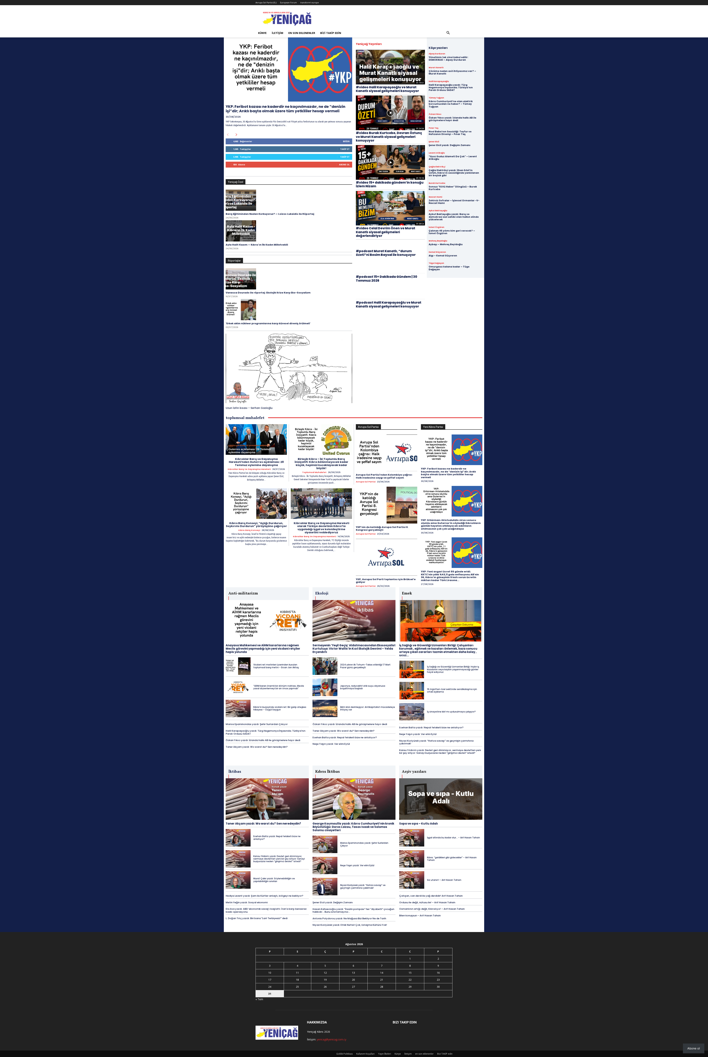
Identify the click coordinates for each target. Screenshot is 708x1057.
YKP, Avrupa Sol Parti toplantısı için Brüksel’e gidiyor (386, 581)
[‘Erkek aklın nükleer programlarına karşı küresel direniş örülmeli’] (241, 309)
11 (297, 972)
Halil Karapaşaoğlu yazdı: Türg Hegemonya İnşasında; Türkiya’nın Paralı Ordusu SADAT (451, 87)
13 (353, 972)
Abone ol (693, 1048)
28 (381, 986)
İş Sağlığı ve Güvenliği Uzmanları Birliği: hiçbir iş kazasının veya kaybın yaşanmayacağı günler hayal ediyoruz (453, 669)
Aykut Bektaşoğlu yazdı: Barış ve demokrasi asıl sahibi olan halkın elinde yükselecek (454, 217)
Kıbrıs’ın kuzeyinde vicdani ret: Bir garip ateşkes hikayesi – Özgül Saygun (279, 708)
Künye (262, 33)
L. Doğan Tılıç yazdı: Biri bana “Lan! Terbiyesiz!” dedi (256, 918)
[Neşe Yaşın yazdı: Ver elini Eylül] (325, 865)
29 (410, 986)
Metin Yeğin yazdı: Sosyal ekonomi (247, 902)
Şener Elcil (434, 142)
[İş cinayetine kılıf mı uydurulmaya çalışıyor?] (411, 712)
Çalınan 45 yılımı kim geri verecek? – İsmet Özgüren (452, 232)
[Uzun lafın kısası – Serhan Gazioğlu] (289, 368)
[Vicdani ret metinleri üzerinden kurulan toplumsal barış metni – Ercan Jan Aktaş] (238, 666)
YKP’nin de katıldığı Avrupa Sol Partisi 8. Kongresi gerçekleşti (382, 528)
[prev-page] (227, 134)
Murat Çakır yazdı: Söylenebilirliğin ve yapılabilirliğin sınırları (274, 880)
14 (381, 972)
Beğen (346, 141)
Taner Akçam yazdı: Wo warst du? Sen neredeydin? (257, 747)
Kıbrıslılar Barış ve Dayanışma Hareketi (249, 469)
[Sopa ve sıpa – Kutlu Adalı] (440, 799)
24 (269, 986)
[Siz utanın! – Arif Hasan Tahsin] (411, 880)
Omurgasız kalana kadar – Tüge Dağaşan (449, 268)
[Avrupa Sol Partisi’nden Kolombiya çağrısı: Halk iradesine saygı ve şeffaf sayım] (386, 452)
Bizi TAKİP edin (330, 33)
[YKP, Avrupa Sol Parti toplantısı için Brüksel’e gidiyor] (386, 557)
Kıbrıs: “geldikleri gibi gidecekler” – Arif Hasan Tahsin (452, 859)
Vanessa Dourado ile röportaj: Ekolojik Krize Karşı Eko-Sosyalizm (268, 292)
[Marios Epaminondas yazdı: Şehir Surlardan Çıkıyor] (325, 844)
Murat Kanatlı (436, 68)
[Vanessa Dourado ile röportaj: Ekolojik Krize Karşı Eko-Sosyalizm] (241, 278)
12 (325, 972)
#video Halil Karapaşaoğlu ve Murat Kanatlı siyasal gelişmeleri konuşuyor (387, 89)
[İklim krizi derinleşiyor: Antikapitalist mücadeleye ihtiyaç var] (325, 708)
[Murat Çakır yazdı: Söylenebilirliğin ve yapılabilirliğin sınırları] (238, 880)
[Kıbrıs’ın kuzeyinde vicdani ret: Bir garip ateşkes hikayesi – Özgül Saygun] (238, 708)
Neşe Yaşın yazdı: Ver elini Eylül (331, 744)
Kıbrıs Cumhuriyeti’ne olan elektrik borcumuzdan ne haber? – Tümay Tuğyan (451, 104)
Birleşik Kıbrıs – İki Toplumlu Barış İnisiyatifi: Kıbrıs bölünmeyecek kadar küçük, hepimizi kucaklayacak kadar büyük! (321, 463)
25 (297, 986)
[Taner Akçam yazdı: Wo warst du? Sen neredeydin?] (267, 799)
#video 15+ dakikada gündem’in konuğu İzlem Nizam (390, 184)
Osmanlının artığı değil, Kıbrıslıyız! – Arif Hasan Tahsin (432, 909)
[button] (448, 33)
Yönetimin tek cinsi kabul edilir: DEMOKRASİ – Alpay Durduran (448, 58)
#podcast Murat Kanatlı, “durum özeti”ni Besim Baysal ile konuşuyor (386, 253)
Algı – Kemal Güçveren (443, 255)
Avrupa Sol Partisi (366, 482)
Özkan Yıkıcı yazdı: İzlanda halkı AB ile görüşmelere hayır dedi (452, 119)
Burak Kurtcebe (437, 183)
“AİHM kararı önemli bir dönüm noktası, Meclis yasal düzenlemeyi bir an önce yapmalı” (278, 687)
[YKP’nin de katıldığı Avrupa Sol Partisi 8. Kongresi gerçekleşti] (386, 505)
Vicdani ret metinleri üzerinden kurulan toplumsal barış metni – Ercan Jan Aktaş (276, 666)
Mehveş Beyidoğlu (438, 241)
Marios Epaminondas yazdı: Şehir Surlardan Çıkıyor (257, 724)
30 (438, 986)
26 (325, 986)
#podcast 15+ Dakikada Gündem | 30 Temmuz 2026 (386, 278)
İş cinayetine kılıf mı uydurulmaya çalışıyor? (451, 711)
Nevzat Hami (435, 197)
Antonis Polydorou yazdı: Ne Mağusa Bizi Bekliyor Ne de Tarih (349, 918)
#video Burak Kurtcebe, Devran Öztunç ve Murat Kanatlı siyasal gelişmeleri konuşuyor (389, 137)
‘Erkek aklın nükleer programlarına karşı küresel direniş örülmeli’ (268, 323)
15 (410, 972)
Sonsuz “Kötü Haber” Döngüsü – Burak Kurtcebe (453, 188)
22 (410, 979)
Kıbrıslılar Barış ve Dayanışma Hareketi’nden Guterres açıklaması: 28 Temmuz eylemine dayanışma (256, 462)
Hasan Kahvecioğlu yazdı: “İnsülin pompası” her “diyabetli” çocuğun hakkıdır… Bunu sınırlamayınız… (353, 910)
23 (438, 979)
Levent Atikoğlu (437, 153)
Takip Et (345, 149)
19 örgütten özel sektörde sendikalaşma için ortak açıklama (452, 690)
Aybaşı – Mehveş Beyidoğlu (446, 244)
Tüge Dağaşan (436, 263)
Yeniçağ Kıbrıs (315, 1031)
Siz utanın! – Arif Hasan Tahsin (444, 880)
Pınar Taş (433, 128)
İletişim (277, 33)
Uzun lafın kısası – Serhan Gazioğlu (249, 408)
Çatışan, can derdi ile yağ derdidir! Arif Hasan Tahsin (431, 896)
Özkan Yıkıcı (435, 114)
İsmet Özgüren (436, 227)
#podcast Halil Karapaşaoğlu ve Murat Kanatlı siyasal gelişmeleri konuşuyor (388, 304)
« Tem (259, 999)
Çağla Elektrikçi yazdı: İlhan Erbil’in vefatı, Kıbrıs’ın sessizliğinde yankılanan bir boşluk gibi (454, 173)
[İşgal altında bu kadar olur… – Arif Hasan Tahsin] (411, 837)
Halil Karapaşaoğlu (439, 81)
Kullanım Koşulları (365, 1053)
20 (353, 979)
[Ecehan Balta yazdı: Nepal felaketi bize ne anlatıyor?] (238, 837)
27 (353, 986)
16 (438, 972)
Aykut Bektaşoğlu (438, 211)
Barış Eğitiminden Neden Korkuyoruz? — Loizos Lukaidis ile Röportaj (270, 214)
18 (297, 979)
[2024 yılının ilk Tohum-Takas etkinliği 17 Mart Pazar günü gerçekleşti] (325, 666)
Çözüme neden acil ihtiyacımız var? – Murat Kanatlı (452, 72)
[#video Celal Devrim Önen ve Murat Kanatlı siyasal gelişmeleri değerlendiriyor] (390, 208)
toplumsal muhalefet (314, 472)
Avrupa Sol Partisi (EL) (266, 2)
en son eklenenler (301, 33)
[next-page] (236, 134)
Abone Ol (344, 164)
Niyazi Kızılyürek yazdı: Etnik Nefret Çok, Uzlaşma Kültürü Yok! (350, 925)
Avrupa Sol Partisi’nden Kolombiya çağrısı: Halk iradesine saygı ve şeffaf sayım (384, 476)
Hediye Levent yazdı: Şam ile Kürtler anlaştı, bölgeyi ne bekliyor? (264, 896)
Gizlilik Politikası (344, 1053)
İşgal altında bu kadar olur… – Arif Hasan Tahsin (453, 837)
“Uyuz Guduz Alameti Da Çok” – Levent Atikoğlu (453, 158)
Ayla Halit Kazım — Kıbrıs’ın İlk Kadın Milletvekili (257, 244)
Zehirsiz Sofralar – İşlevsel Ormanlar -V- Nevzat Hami (454, 202)
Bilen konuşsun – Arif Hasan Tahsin (420, 915)
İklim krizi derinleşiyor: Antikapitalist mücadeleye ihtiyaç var (367, 708)
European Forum (288, 2)
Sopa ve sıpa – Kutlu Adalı (418, 823)
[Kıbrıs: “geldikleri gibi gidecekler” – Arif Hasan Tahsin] (411, 859)
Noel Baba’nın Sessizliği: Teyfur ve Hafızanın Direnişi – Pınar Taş (450, 133)
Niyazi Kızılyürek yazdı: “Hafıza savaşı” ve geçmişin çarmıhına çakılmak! (436, 742)
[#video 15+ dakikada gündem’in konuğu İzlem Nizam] (390, 162)
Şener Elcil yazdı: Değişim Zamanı (449, 145)
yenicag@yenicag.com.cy (331, 1039)
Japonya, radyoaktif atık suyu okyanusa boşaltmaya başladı (362, 687)
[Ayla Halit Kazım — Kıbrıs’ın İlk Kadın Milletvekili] (241, 230)
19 (325, 979)
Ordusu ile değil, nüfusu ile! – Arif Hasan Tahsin (427, 902)
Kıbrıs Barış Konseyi (249, 530)
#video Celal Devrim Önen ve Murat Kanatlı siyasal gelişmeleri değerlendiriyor (385, 232)
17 (269, 979)
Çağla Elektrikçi (437, 167)
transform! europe (309, 2)
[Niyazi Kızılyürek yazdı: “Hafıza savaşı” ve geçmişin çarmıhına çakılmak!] (325, 886)
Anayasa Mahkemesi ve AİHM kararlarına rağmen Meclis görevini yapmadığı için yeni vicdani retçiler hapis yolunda (263, 648)
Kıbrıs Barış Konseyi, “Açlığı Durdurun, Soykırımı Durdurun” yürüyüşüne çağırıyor (256, 524)
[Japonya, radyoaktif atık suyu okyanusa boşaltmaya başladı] (325, 687)
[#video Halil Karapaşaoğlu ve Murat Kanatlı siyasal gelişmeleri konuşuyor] (390, 67)
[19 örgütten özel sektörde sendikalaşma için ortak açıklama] (411, 690)
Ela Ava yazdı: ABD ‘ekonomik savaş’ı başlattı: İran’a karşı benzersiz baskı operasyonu (266, 910)
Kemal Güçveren (437, 252)
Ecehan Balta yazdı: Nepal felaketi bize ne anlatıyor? (345, 737)
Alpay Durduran (437, 54)
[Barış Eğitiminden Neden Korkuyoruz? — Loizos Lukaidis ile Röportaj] (241, 200)
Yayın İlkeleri (384, 1053)
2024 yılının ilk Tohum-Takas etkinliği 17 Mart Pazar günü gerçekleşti (365, 666)
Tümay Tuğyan (436, 98)
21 (381, 979)
